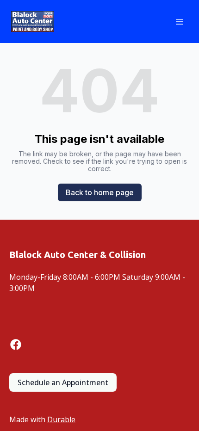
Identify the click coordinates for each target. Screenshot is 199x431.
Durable (61, 419)
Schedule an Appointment (63, 382)
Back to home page (100, 192)
